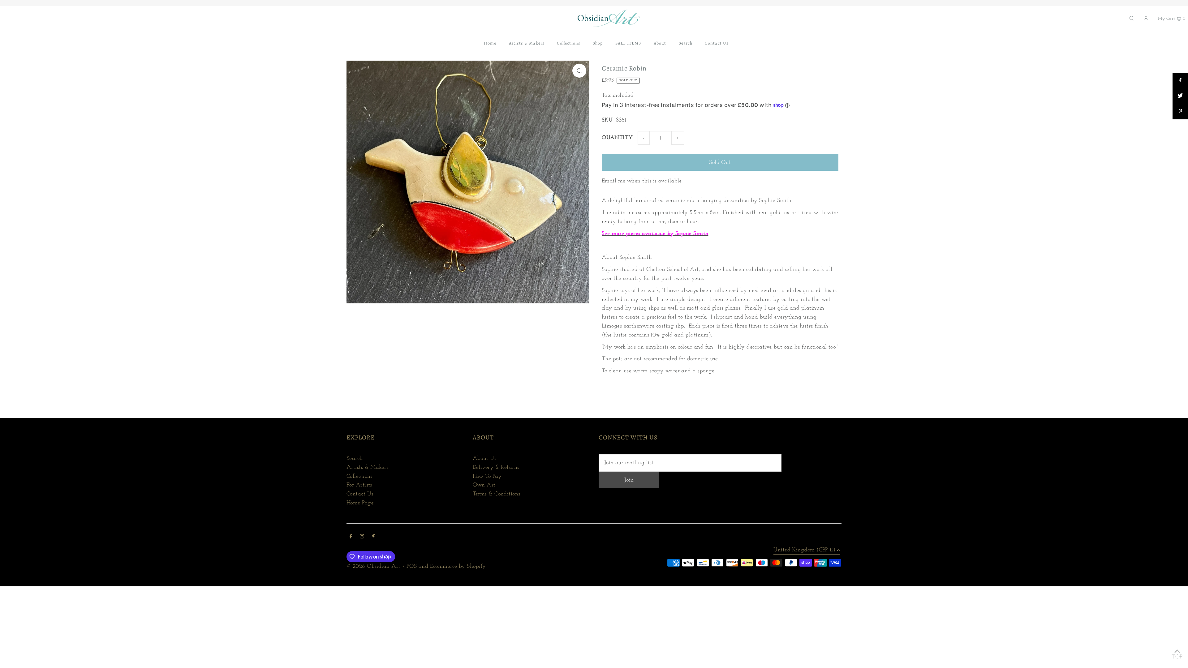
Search (354, 458)
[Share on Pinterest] (1180, 111)
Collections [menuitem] (568, 43)
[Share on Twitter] (1180, 96)
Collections (359, 476)
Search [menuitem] (685, 43)
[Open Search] (1132, 18)
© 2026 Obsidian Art (373, 566)
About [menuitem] (660, 43)
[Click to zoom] (579, 71)
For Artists (359, 485)
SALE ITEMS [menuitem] (628, 43)
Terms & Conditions (496, 494)
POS (412, 566)
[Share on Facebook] (1180, 80)
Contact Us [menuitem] (717, 43)
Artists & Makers (367, 467)
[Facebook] (351, 537)
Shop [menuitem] (598, 43)
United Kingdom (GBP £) (804, 550)
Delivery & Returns (496, 467)
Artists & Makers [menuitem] (526, 43)
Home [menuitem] (490, 43)
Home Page (360, 503)
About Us (485, 458)
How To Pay (487, 476)
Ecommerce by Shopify (458, 566)
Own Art (484, 485)
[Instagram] (362, 537)
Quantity (617, 138)
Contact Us (359, 494)
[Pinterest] (374, 537)
